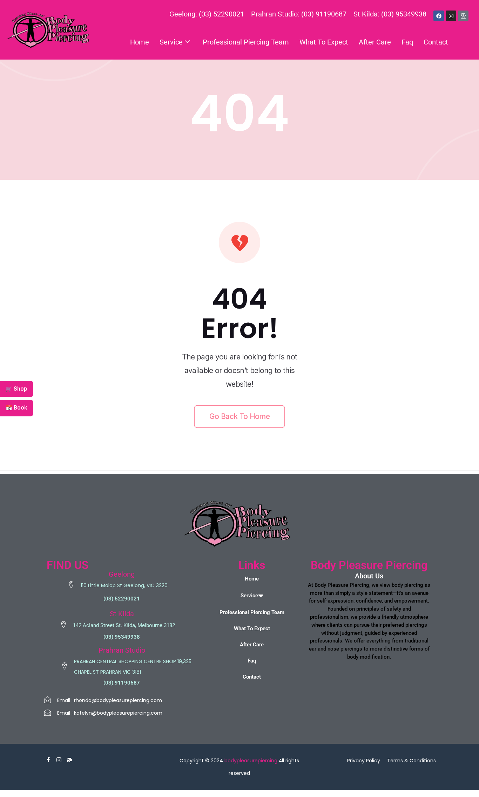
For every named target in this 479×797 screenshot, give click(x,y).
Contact (436, 42)
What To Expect (323, 42)
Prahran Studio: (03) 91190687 (298, 14)
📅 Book (16, 408)
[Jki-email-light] (463, 16)
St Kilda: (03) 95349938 (389, 14)
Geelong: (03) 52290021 (206, 14)
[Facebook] (438, 16)
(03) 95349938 (121, 637)
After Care (375, 42)
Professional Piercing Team (246, 42)
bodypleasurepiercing (250, 760)
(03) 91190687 (121, 683)
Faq (407, 42)
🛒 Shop (16, 388)
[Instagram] (451, 16)
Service (171, 42)
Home (139, 42)
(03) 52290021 (121, 599)
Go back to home (239, 416)
